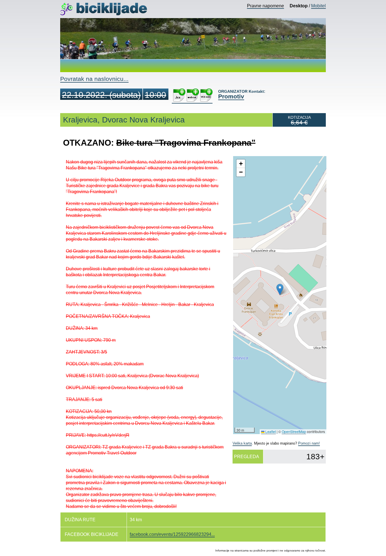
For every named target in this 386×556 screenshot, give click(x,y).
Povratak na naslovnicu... (94, 79)
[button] (279, 289)
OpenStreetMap (294, 431)
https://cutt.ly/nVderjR (108, 435)
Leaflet (270, 431)
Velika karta (242, 443)
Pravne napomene (265, 5)
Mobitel (318, 5)
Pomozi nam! (309, 443)
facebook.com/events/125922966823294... (172, 534)
